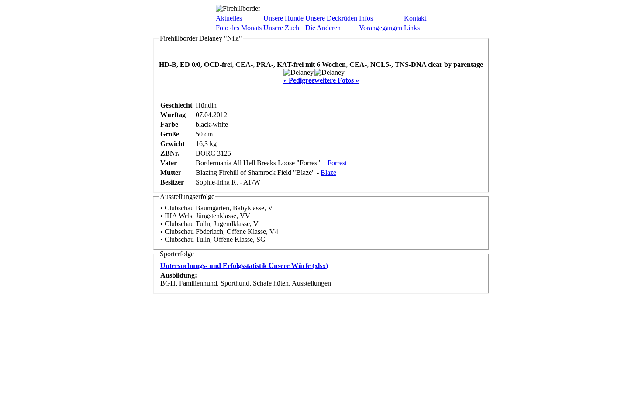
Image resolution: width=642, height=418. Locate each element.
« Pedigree (298, 80)
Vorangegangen (380, 27)
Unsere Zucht (282, 27)
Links (412, 27)
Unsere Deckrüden (331, 18)
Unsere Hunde (283, 18)
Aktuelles (229, 18)
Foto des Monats (239, 27)
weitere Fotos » (336, 80)
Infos (366, 18)
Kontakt (415, 18)
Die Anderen (323, 27)
